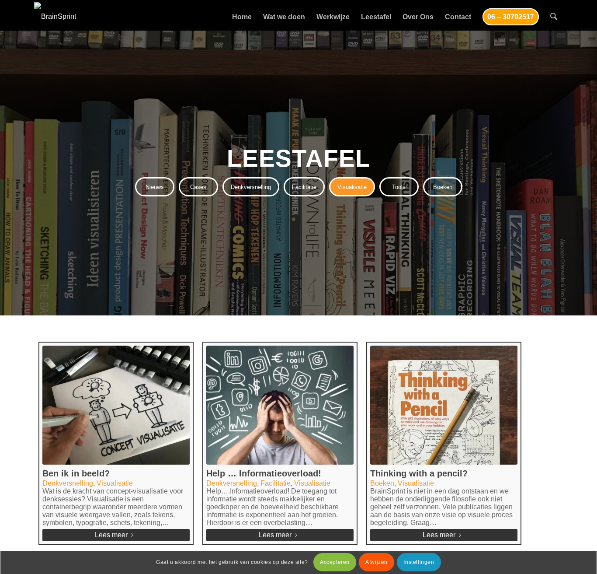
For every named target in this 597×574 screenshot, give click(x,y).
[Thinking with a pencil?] (443, 405)
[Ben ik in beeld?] (116, 405)
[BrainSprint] (55, 16)
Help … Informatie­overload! (263, 473)
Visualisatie (115, 483)
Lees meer (111, 535)
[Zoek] (554, 16)
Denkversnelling (67, 483)
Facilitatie (275, 483)
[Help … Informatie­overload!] (280, 405)
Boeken (382, 483)
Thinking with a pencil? (419, 473)
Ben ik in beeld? (76, 473)
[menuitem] (241, 16)
